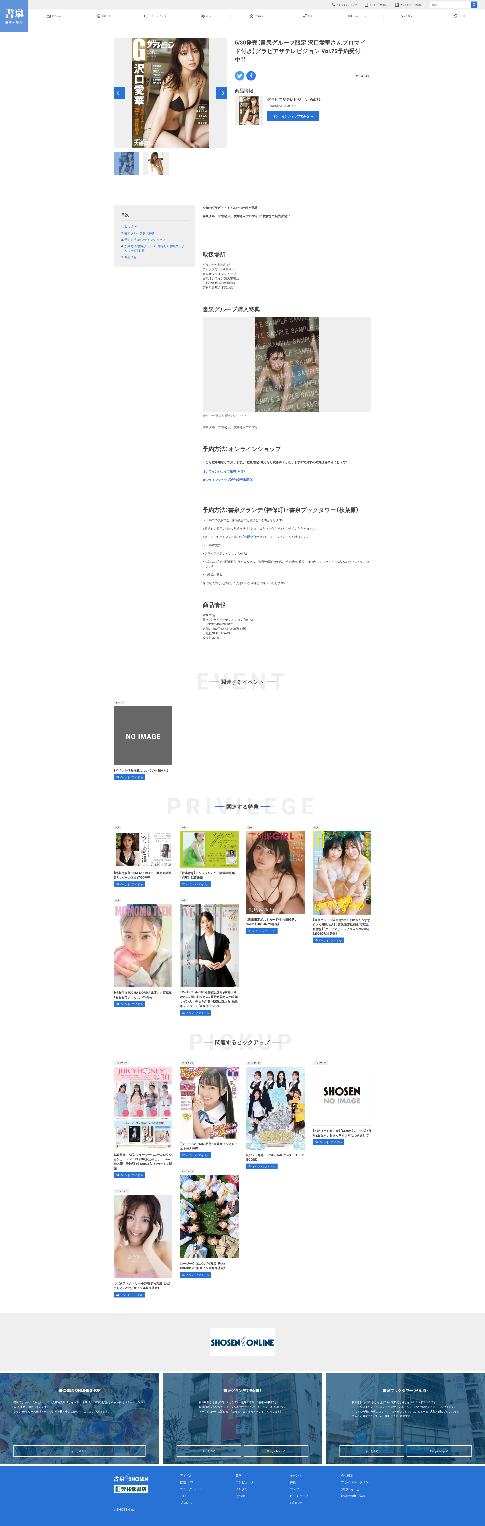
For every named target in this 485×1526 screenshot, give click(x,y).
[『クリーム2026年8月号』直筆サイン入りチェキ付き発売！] (209, 1109)
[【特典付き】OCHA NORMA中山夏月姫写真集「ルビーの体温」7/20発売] (143, 856)
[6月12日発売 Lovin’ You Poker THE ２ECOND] (275, 1115)
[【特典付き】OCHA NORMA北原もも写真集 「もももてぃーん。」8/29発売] (143, 952)
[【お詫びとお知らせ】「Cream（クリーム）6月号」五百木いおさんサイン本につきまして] (342, 1103)
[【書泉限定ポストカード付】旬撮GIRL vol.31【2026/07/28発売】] (275, 880)
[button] (119, 93)
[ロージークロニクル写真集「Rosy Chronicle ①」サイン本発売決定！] (209, 1223)
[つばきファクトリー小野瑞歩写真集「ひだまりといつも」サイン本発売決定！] (143, 1243)
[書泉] (131, 1477)
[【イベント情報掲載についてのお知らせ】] (143, 740)
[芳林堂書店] (131, 1489)
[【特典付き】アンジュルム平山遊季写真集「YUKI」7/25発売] (209, 856)
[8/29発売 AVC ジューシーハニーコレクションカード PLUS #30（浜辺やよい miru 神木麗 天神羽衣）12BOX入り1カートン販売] (143, 1119)
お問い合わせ (253, 536)
